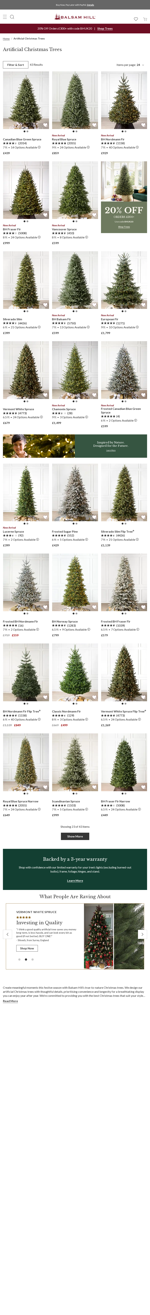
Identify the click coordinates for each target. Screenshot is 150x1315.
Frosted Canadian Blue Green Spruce (121, 410)
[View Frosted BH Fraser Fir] (124, 582)
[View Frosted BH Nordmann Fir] (26, 582)
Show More (75, 836)
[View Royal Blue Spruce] (75, 100)
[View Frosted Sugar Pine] (75, 492)
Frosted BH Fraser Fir (115, 621)
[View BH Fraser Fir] (26, 190)
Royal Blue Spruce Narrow (20, 801)
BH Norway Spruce (65, 621)
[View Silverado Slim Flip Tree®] (124, 492)
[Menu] (5, 17)
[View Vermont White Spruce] (26, 370)
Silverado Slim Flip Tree (117, 531)
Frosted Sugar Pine (65, 531)
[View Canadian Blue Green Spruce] (26, 100)
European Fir (109, 319)
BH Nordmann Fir (113, 139)
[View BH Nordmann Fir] (124, 100)
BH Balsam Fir (61, 319)
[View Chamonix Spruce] (75, 370)
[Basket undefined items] (145, 19)
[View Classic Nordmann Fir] (75, 672)
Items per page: (128, 64)
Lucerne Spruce (13, 531)
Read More (10, 1001)
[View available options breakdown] (39, 147)
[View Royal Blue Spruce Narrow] (26, 762)
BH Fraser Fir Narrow (115, 801)
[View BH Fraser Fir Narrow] (124, 762)
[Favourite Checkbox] (45, 124)
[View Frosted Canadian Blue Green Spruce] (124, 370)
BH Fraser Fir (12, 229)
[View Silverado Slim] (26, 280)
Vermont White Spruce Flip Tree (123, 711)
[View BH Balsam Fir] (75, 280)
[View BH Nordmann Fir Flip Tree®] (26, 672)
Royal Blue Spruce (64, 139)
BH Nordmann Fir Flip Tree (22, 711)
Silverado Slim (12, 319)
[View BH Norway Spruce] (75, 582)
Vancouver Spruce (64, 229)
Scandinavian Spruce (66, 801)
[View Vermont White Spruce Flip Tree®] (124, 672)
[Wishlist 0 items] (136, 19)
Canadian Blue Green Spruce (22, 139)
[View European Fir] (124, 280)
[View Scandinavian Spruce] (75, 762)
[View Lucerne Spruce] (26, 492)
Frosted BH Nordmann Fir (20, 621)
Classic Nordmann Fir (66, 711)
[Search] (12, 17)
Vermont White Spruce (18, 409)
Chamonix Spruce (64, 409)
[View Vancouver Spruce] (75, 190)
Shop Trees (105, 28)
